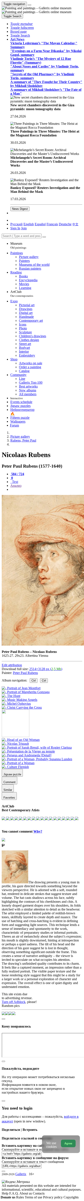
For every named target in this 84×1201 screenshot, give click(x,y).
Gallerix (20, 1174)
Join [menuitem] (24, 228)
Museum (18, 245)
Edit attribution (12, 665)
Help (5, 1193)
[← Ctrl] (22, 707)
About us (26, 1193)
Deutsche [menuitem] (65, 224)
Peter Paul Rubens (25, 673)
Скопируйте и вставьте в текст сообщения (33, 1162)
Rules (20, 1197)
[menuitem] (75, 224)
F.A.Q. (14, 1193)
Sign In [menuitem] (15, 228)
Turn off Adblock (13, 1002)
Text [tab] (14, 482)
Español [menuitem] (40, 224)
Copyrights (71, 1197)
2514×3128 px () (45, 669)
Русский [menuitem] (16, 224)
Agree (68, 1143)
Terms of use (34, 1197)
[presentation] (46, 490)
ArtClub (21, 293)
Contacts (39, 1193)
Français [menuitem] (52, 224)
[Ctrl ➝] (21, 740)
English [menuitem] (28, 224)
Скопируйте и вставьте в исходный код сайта (35, 1149)
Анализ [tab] (15, 485)
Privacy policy (53, 1197)
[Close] (44, 237)
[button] (21, 24)
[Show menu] (29, 5)
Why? (37, 831)
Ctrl (33, 680)
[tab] (17, 474)
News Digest (20, 208)
